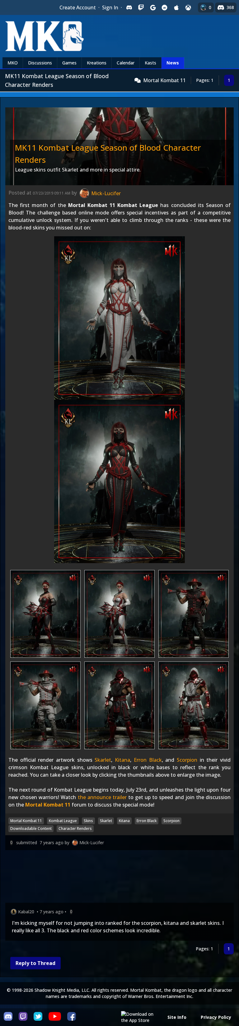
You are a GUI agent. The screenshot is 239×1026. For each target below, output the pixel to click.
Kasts (150, 63)
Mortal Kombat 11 (164, 80)
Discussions (40, 63)
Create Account (77, 7)
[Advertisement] (119, 878)
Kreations (96, 63)
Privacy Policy (216, 1017)
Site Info (176, 1017)
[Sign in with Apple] (176, 7)
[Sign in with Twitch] (141, 7)
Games (69, 63)
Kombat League (63, 820)
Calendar (125, 63)
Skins (88, 820)
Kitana (122, 759)
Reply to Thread (35, 963)
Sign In (110, 7)
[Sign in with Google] (152, 7)
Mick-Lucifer (91, 842)
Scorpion (187, 759)
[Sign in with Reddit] (164, 7)
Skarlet (103, 759)
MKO (12, 63)
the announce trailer (102, 797)
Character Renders (75, 828)
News (172, 63)
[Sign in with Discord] (129, 7)
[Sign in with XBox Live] (188, 7)
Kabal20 (26, 912)
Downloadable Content (31, 828)
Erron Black (148, 759)
